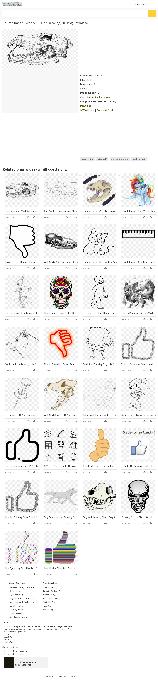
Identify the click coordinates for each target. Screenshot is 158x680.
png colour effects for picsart (22, 598)
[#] (40, 48)
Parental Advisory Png (52, 591)
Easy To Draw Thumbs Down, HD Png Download (30, 261)
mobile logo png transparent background (23, 589)
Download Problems (107, 110)
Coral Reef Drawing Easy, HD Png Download (105, 364)
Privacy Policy (9, 642)
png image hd (16, 613)
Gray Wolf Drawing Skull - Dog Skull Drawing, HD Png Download (115, 517)
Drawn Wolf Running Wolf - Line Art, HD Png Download (110, 414)
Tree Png (47, 606)
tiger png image (17, 594)
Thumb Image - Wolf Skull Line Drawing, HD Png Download (35, 210)
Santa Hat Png (49, 602)
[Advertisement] (118, 50)
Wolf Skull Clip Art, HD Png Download (62, 414)
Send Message (102, 97)
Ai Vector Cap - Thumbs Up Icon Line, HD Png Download (72, 466)
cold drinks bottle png (19, 606)
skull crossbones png (19, 617)
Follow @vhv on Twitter (14, 654)
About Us (8, 637)
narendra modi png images (22, 602)
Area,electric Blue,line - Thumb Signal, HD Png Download (73, 568)
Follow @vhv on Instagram (15, 651)
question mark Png (51, 598)
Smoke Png (48, 609)
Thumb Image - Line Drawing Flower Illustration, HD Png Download (39, 313)
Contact (7, 634)
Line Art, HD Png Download (22, 414)
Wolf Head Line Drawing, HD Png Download (27, 364)
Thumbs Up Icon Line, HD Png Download (25, 466)
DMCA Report (87, 110)
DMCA (6, 639)
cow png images (17, 609)
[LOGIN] (154, 4)
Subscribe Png (50, 587)
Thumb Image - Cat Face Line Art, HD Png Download (109, 261)
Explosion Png (49, 594)
